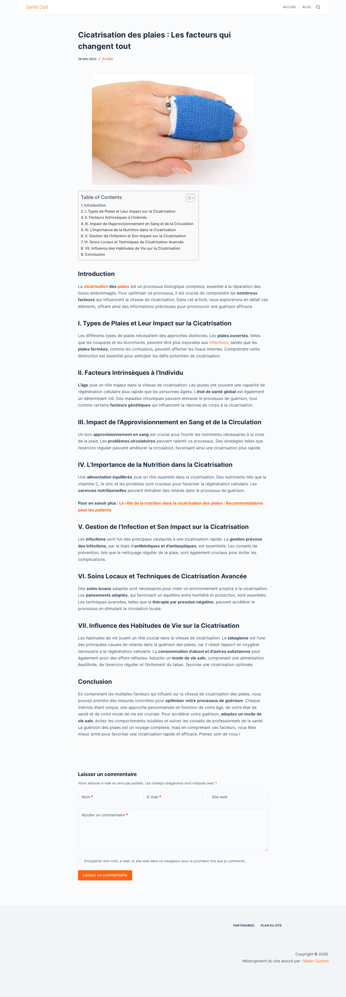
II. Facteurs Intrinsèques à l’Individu (116, 217)
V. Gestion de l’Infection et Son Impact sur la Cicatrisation (135, 236)
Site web (219, 797)
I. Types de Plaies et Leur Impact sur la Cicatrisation (130, 211)
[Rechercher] (318, 7)
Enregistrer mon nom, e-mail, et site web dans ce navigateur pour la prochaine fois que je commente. (165, 861)
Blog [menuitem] (307, 7)
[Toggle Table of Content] (188, 198)
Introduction (95, 205)
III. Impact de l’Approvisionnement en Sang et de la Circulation (139, 223)
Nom (87, 797)
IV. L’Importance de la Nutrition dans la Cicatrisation (130, 230)
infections (218, 342)
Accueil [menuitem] (289, 7)
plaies (107, 59)
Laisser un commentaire (105, 875)
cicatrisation (96, 286)
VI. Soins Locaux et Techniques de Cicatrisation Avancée (133, 242)
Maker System (316, 960)
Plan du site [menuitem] (271, 925)
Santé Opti (37, 7)
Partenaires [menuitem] (243, 925)
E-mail (154, 797)
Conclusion (95, 254)
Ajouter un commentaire (105, 815)
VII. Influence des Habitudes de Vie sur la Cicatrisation (132, 248)
